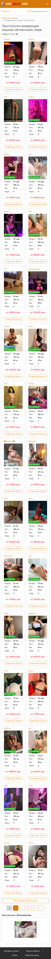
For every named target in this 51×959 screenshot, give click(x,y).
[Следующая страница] (41, 908)
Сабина (31, 97)
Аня (29, 154)
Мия (5, 384)
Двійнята (7, 728)
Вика (6, 499)
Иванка (7, 212)
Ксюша (6, 843)
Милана (31, 384)
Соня (6, 671)
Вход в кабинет (33, 951)
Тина (30, 212)
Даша (30, 326)
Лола (30, 499)
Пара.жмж (8, 556)
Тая (5, 269)
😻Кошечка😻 (9, 441)
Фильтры (6, 11)
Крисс (6, 613)
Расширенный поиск (39, 11)
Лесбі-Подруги (34, 269)
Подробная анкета (13, 89)
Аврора (7, 39)
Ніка (30, 556)
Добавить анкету (11, 951)
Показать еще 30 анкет (27, 901)
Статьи (15, 955)
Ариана (31, 39)
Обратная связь (32, 955)
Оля (5, 97)
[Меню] (47, 4)
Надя (6, 786)
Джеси (30, 671)
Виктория (32, 441)
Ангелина (32, 613)
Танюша (7, 326)
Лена (30, 786)
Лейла (6, 154)
